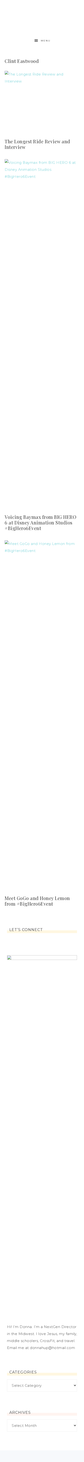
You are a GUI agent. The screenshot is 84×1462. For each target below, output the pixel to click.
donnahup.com (42, 14)
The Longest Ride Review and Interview (37, 144)
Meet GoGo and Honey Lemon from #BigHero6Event (37, 901)
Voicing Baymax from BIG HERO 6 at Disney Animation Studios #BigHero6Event (40, 522)
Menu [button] (45, 40)
